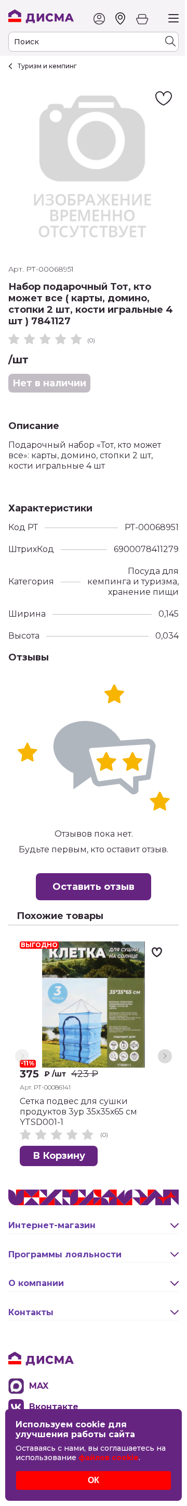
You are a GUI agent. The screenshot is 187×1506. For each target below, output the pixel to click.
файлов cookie (108, 1457)
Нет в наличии (49, 383)
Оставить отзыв (93, 886)
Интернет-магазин (52, 1225)
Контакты (31, 1312)
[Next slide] (165, 1056)
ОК (93, 1480)
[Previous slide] (22, 1056)
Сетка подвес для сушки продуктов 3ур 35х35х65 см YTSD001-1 (78, 1111)
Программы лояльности (65, 1254)
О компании (36, 1283)
